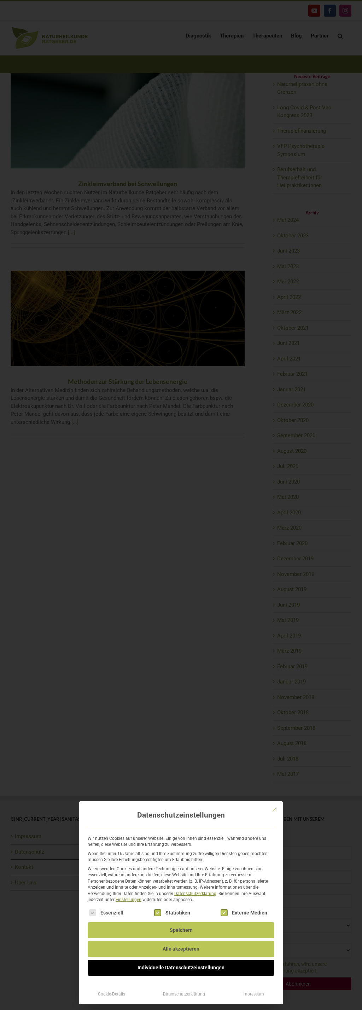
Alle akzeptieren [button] (181, 949)
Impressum (253, 994)
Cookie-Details (111, 994)
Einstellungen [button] (128, 899)
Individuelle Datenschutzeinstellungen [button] (181, 967)
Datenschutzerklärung (195, 893)
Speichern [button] (181, 930)
